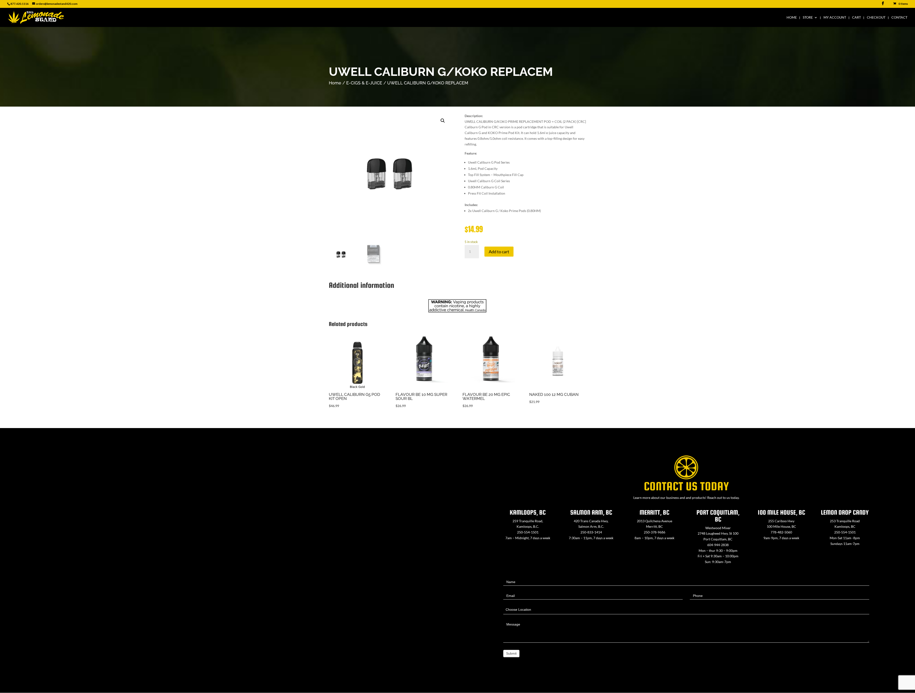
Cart (856, 17)
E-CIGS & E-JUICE (364, 82)
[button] (442, 120)
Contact (899, 17)
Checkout (876, 17)
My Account (835, 17)
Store (808, 17)
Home (792, 17)
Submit (511, 653)
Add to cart (499, 251)
